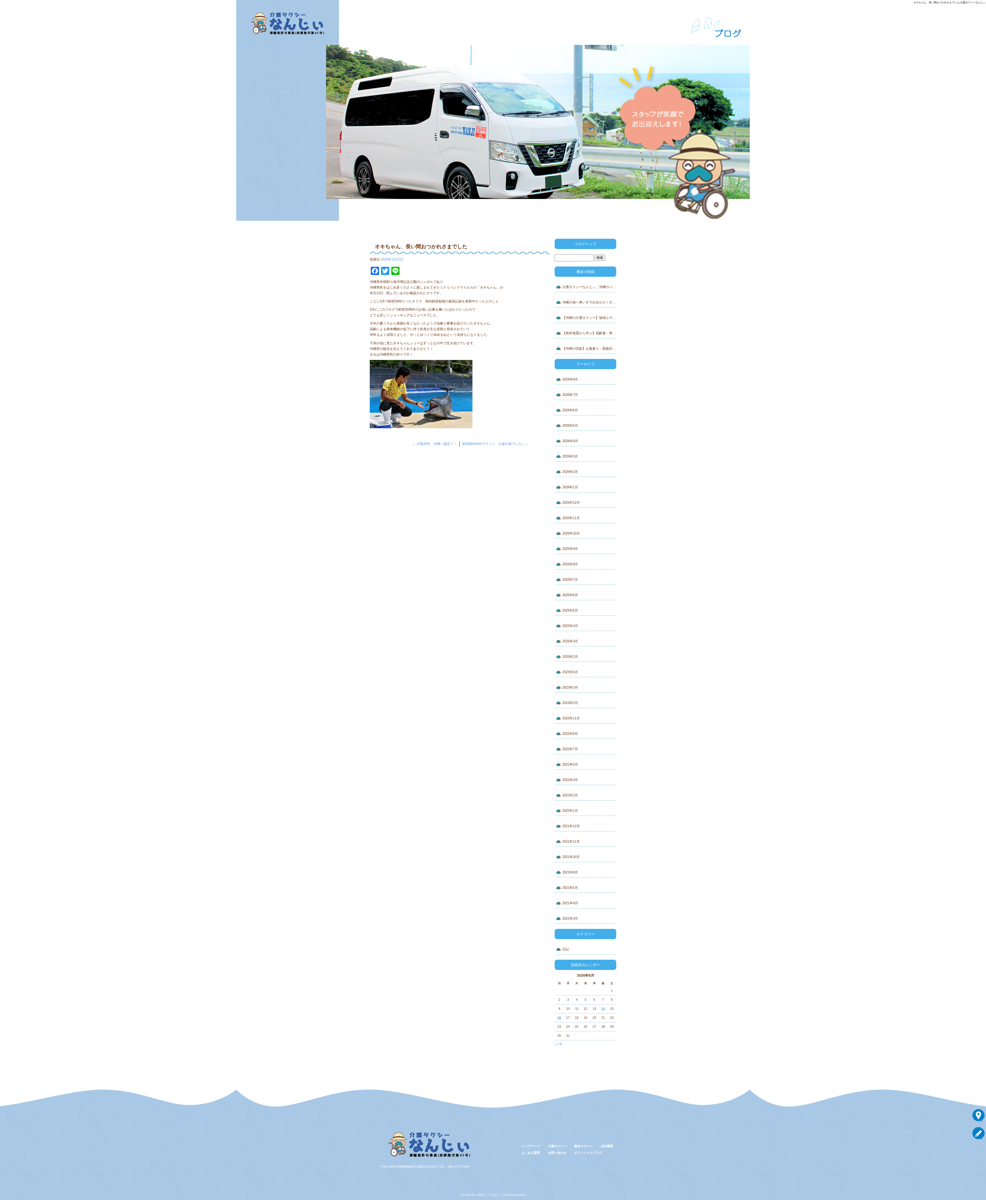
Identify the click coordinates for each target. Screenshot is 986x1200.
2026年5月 (570, 425)
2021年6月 (570, 872)
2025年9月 (570, 549)
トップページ (41, 54)
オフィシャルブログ (588, 1153)
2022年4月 (570, 780)
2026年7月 (570, 395)
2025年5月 (570, 610)
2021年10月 (571, 857)
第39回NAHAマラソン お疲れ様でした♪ (495, 444)
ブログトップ (585, 244)
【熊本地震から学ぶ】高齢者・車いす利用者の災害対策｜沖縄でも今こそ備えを (589, 333)
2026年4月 (570, 441)
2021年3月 (570, 918)
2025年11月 (571, 518)
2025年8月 (570, 564)
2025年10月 (571, 533)
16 (559, 1018)
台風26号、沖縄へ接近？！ (434, 444)
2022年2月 (570, 795)
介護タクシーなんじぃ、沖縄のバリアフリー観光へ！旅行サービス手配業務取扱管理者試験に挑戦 (589, 287)
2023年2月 (570, 703)
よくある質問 (41, 126)
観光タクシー (41, 90)
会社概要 (41, 108)
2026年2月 (570, 472)
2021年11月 (571, 841)
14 (603, 1009)
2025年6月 (570, 595)
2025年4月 (570, 626)
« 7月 (558, 1044)
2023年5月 (570, 672)
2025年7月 (570, 580)
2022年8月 (570, 734)
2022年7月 (570, 749)
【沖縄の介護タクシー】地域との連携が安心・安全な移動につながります (589, 318)
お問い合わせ (41, 144)
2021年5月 (570, 888)
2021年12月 (571, 826)
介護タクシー (41, 72)
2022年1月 (570, 811)
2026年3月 (570, 456)
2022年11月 (571, 718)
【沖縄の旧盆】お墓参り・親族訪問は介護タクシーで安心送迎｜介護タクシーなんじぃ (589, 348)
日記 (565, 949)
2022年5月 (570, 764)
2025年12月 (571, 502)
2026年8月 (570, 379)
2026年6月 (570, 410)
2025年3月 (570, 641)
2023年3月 (570, 687)
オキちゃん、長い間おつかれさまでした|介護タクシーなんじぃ (949, 2)
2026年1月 (570, 487)
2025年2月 (570, 657)
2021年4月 (570, 903)
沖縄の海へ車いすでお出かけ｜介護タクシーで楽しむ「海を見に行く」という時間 (589, 302)
